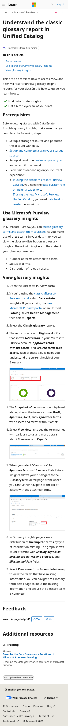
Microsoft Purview (24, 12)
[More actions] (62, 12)
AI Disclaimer (10, 706)
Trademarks (10, 721)
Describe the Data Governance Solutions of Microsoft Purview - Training (28, 656)
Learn (6, 12)
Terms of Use (46, 716)
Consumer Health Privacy (17, 716)
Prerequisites (13, 61)
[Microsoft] (34, 4)
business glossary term (50, 160)
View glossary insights (19, 70)
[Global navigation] (3, 5)
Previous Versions (32, 706)
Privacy (24, 711)
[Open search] (52, 5)
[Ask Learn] (56, 12)
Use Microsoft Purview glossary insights (29, 65)
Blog (49, 706)
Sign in (61, 4)
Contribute (9, 711)
